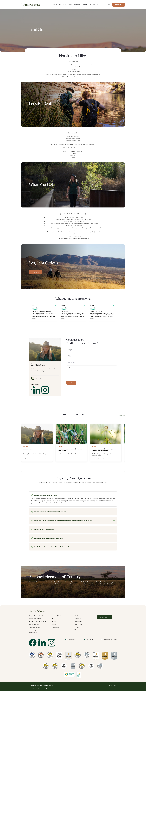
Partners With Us (56, 616)
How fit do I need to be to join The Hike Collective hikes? (51, 547)
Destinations (55, 627)
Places (53, 4)
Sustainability (78, 624)
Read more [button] (34, 318)
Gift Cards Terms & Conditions (37, 621)
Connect (84, 4)
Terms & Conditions (34, 627)
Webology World (46, 688)
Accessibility (32, 630)
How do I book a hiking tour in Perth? (45, 495)
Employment (78, 621)
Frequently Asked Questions (37, 616)
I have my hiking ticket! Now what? (45, 529)
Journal (54, 621)
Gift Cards (77, 616)
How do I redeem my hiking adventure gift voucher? (50, 512)
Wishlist (77, 627)
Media (53, 619)
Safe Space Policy (34, 624)
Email (69, 355)
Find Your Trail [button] (94, 4)
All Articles (122, 415)
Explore (54, 630)
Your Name (70, 349)
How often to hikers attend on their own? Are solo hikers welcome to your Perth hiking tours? (63, 520)
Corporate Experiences (74, 4)
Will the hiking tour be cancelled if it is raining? (48, 538)
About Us (61, 4)
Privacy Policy (33, 633)
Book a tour (117, 4)
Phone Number (71, 361)
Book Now (78, 619)
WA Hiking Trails (79, 630)
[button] (109, 4)
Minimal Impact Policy (35, 619)
